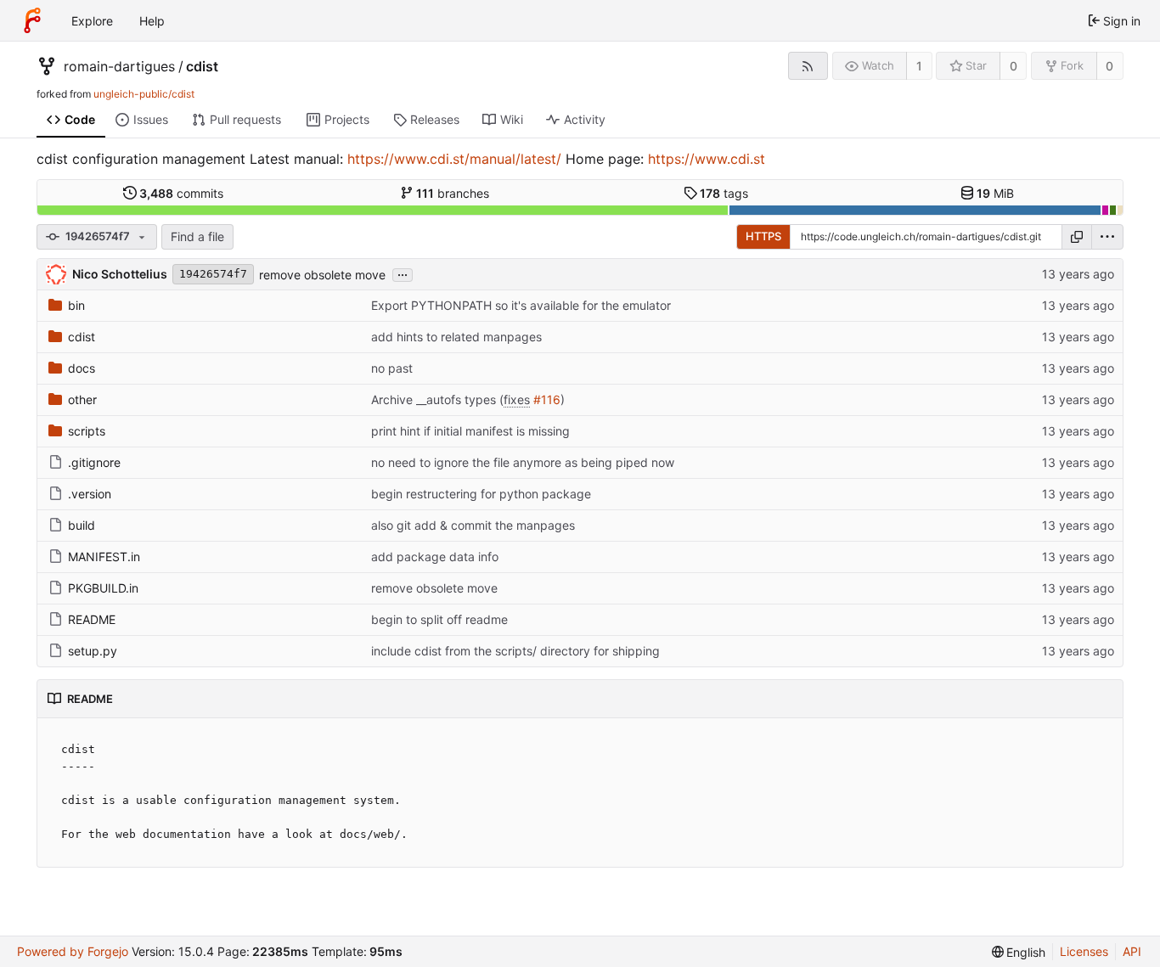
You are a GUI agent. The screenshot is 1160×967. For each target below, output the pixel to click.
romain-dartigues (119, 66)
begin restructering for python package (481, 493)
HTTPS (763, 236)
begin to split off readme (439, 619)
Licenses (1084, 951)
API (1132, 951)
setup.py (92, 651)
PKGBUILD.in (103, 588)
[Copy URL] (1076, 237)
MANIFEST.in (104, 556)
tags (724, 193)
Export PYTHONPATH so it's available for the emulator (521, 305)
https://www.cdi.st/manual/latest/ (454, 158)
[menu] (1107, 237)
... (402, 273)
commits (181, 193)
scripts (86, 431)
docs (81, 368)
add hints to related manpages (456, 336)
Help (152, 21)
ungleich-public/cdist (143, 93)
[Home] (32, 20)
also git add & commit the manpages (473, 525)
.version (89, 493)
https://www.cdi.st (706, 158)
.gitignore (94, 462)
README (91, 619)
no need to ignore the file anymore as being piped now (522, 462)
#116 (546, 399)
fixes (517, 399)
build (81, 525)
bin (76, 305)
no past (392, 368)
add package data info (434, 556)
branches (452, 193)
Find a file (197, 236)
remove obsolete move (322, 274)
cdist (202, 66)
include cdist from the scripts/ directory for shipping (515, 651)
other (82, 399)
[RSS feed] (808, 66)
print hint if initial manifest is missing (470, 431)
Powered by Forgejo (72, 951)
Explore (92, 21)
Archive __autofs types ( (437, 399)
